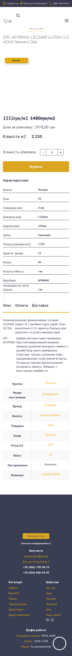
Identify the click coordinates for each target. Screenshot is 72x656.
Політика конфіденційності (36, 543)
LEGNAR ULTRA (50, 474)
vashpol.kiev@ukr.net (36, 556)
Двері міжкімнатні (19, 615)
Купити (36, 166)
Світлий (50, 435)
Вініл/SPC (14, 593)
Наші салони (53, 615)
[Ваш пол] (36, 19)
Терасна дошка (18, 604)
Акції (49, 593)
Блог (48, 609)
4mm (50, 425)
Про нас (50, 588)
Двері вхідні (16, 609)
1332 (50, 444)
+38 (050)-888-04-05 (36, 572)
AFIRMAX (50, 405)
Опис (7, 305)
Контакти (51, 598)
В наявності (50, 394)
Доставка (51, 604)
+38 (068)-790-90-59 (36, 567)
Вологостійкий (50, 415)
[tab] (10, 305)
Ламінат (13, 588)
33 (50, 454)
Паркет (13, 598)
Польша (50, 383)
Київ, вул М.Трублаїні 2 (36, 561)
